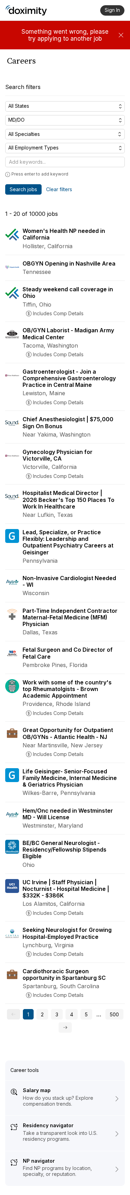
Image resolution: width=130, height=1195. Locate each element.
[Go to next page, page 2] (65, 1027)
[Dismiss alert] (121, 35)
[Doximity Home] (26, 10)
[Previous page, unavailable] (13, 1014)
